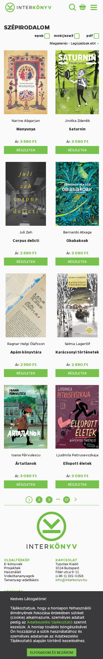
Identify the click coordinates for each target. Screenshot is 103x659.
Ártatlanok (25, 463)
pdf (90, 35)
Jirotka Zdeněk (77, 120)
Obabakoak (77, 240)
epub (39, 35)
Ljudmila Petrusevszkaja (77, 454)
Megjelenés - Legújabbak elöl (73, 43)
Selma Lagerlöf (77, 343)
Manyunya (25, 128)
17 (66, 499)
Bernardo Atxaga (77, 231)
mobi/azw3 (64, 35)
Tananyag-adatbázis (21, 579)
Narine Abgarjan (26, 120)
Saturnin (77, 128)
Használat (12, 571)
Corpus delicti (26, 240)
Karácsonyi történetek (77, 352)
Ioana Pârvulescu (25, 454)
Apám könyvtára (25, 352)
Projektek (12, 567)
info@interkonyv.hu (71, 579)
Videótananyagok (19, 575)
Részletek (25, 150)
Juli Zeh (25, 231)
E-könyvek (13, 563)
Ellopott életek (77, 463)
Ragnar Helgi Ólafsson (26, 343)
